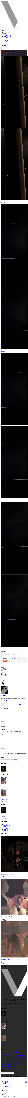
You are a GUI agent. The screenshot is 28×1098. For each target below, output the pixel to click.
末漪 (12, 1066)
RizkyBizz (24, 1061)
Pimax (2, 673)
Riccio (20, 1061)
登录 (5, 660)
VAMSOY (4, 1064)
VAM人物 (7, 33)
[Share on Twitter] (3, 679)
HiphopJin (11, 1057)
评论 (2, 734)
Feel (25, 1055)
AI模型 (4, 45)
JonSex (21, 1057)
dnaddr (22, 1055)
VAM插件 (8, 39)
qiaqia (12, 1061)
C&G (9, 1053)
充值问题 (5, 44)
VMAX (17, 1064)
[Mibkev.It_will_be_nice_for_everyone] (14, 781)
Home (2, 54)
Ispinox (16, 1057)
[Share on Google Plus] (3, 682)
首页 (6, 32)
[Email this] (3, 684)
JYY (26, 1057)
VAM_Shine (14, 1064)
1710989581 (3, 648)
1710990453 (3, 202)
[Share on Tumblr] (3, 681)
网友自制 (17, 1066)
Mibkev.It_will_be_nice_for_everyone (7, 787)
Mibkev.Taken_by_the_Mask (6, 774)
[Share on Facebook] (3, 677)
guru (4, 1057)
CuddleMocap (4, 1055)
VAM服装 (7, 36)
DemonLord (9, 1055)
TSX (4, 1062)
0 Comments (4, 675)
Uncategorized (6, 825)
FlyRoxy (2, 1057)
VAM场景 (7, 35)
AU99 (2, 1053)
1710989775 (3, 500)
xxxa (24, 1064)
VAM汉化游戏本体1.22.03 (5, 816)
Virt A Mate (3, 666)
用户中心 (6, 43)
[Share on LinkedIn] (3, 680)
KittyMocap (4, 1059)
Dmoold (16, 1055)
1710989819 (3, 351)
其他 (5, 37)
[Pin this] (3, 683)
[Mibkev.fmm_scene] (14, 793)
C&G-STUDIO (15, 1053)
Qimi (15, 1061)
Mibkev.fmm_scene (4, 799)
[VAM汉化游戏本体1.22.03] (14, 810)
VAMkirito (20, 1062)
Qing (17, 1061)
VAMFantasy (10, 1062)
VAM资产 (8, 41)
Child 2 (5, 824)
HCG (7, 1057)
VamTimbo (10, 1064)
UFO (7, 1062)
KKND (11, 1059)
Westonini (20, 1064)
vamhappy (15, 1062)
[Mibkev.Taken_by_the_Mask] (14, 769)
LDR (14, 1059)
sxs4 (2, 1062)
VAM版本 (8, 40)
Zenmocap (7, 1066)
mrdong (17, 1059)
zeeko (2, 1066)
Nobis (21, 1059)
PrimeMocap (8, 1061)
